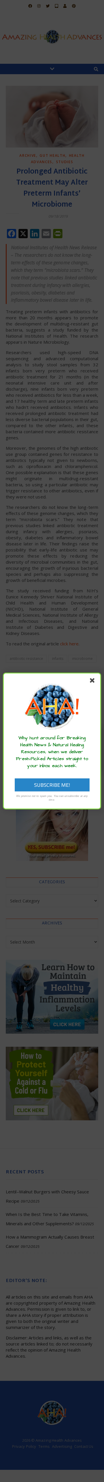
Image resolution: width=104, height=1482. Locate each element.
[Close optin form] (93, 681)
